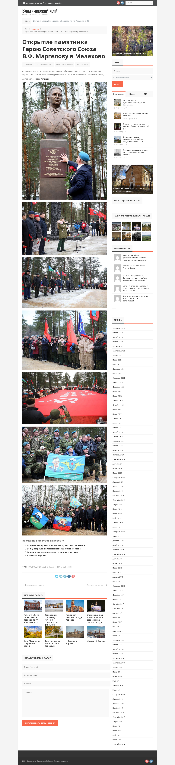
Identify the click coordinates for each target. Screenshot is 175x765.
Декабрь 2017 (118, 595)
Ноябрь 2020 (118, 450)
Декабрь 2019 (118, 486)
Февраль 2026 (119, 328)
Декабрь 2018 (118, 540)
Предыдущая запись (34, 585)
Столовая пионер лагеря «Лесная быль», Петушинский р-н (136, 126)
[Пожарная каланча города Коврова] (75, 606)
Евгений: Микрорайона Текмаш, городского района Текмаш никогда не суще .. (135, 277)
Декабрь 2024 (118, 369)
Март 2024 (117, 373)
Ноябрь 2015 (118, 708)
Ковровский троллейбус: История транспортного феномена (52, 620)
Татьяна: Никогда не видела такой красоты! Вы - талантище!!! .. (135, 298)
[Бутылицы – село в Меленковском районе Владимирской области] (117, 139)
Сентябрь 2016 (119, 663)
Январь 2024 (118, 382)
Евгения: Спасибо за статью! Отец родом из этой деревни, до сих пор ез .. (136, 288)
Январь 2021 (118, 446)
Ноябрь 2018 (118, 545)
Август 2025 (117, 355)
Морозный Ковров (96, 641)
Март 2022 (117, 423)
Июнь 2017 (117, 622)
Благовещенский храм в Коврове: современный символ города (95, 619)
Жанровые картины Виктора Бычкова (135, 114)
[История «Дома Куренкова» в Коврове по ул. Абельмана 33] (33, 606)
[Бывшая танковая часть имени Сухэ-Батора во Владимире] (132, 179)
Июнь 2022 (117, 414)
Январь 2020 (118, 482)
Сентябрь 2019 (119, 500)
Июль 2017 (117, 617)
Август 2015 (117, 721)
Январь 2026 (118, 332)
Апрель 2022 (118, 418)
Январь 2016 (118, 699)
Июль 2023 (117, 391)
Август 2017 (117, 613)
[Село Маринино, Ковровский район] (33, 632)
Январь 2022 (118, 427)
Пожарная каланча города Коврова (74, 617)
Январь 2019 (118, 536)
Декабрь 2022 (118, 405)
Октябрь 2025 (118, 346)
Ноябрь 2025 (118, 342)
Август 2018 (117, 559)
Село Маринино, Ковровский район (32, 643)
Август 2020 (117, 464)
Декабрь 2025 (118, 337)
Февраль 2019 (119, 531)
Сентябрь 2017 (119, 608)
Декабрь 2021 (118, 432)
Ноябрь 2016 (118, 654)
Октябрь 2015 (118, 712)
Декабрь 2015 (118, 703)
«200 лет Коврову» (36, 555)
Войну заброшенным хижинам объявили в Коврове (54, 548)
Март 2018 (117, 581)
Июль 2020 (117, 468)
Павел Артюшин (42, 79)
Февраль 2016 (119, 694)
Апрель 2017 (118, 631)
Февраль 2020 (119, 477)
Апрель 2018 (118, 577)
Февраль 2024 (119, 378)
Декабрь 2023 (118, 387)
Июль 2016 (117, 672)
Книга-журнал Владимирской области (39, 761)
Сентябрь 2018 (119, 554)
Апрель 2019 (118, 522)
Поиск (117, 84)
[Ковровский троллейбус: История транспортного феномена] (54, 606)
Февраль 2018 (119, 586)
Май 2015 (116, 735)
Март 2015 (117, 739)
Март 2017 (117, 635)
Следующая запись (96, 585)
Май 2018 (116, 572)
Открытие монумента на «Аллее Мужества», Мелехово (56, 545)
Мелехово (42, 566)
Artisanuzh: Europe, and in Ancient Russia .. (134, 266)
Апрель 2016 (118, 685)
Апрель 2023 (118, 400)
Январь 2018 (118, 590)
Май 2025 (116, 364)
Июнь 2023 (117, 396)
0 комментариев (66, 64)
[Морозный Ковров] (96, 632)
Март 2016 (117, 690)
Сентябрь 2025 (119, 351)
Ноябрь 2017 (118, 599)
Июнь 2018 (117, 568)
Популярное (118, 94)
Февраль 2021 (119, 441)
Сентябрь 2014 (119, 744)
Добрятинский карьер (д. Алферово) (129, 53)
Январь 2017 (118, 644)
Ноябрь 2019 (118, 491)
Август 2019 (117, 504)
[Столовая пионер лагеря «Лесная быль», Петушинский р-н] (117, 126)
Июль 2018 (117, 563)
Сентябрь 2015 (119, 717)
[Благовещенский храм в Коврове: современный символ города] (96, 606)
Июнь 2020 (117, 473)
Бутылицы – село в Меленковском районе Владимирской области (133, 139)
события (67, 566)
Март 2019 (117, 527)
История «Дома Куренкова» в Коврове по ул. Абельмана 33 (61, 21)
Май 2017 (116, 626)
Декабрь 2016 (118, 649)
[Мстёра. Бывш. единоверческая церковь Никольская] (117, 102)
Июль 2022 (117, 409)
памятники (55, 566)
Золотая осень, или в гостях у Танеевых (52, 643)
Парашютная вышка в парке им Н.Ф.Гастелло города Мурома (135, 152)
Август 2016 (117, 667)
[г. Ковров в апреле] (75, 632)
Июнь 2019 (117, 513)
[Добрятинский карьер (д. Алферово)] (132, 41)
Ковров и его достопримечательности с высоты (52, 552)
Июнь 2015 (117, 730)
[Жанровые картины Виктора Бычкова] (117, 115)
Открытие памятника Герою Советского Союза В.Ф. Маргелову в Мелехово (63, 49)
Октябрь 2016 (118, 658)
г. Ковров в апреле (71, 642)
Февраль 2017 (119, 640)
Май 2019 (116, 518)
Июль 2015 (117, 726)
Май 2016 (116, 681)
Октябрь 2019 (118, 495)
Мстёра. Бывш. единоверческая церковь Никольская (134, 102)
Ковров (35, 29)
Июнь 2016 (117, 676)
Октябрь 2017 (118, 604)
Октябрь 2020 (118, 455)
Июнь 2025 (117, 360)
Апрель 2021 (118, 436)
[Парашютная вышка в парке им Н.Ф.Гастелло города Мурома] (117, 152)
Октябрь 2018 (118, 550)
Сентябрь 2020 (119, 459)
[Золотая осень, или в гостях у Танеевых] (54, 632)
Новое (132, 94)
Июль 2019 (117, 509)
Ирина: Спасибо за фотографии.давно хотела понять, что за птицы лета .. (135, 257)
